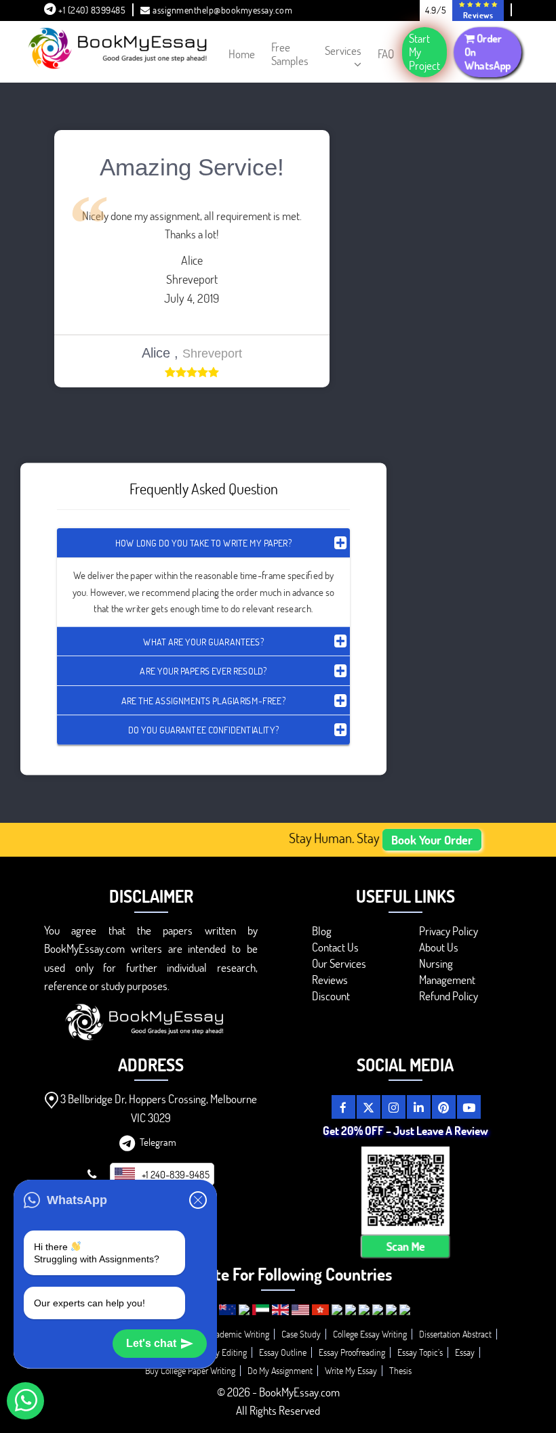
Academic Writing (238, 1333)
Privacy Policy (448, 931)
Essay (465, 1352)
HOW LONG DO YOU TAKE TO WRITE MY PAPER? (203, 542)
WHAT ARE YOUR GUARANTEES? (203, 641)
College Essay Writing (370, 1333)
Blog (322, 931)
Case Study (301, 1333)
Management (447, 979)
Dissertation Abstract (455, 1333)
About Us (438, 947)
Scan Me (405, 1246)
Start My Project (424, 51)
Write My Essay (351, 1370)
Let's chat (151, 1343)
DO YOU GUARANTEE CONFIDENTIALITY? (203, 729)
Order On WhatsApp (487, 51)
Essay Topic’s (420, 1352)
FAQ (386, 54)
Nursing (436, 963)
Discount (331, 996)
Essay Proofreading (352, 1352)
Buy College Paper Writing (190, 1370)
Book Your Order (432, 840)
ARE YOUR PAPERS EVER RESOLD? (203, 670)
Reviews (330, 979)
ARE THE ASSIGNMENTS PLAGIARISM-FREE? (203, 699)
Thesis (400, 1370)
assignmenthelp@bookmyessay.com (222, 9)
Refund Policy (448, 996)
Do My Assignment (280, 1370)
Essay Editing (223, 1352)
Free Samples (290, 53)
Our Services (339, 963)
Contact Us (335, 947)
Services (343, 50)
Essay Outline (282, 1352)
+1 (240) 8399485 (91, 9)
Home (242, 54)
